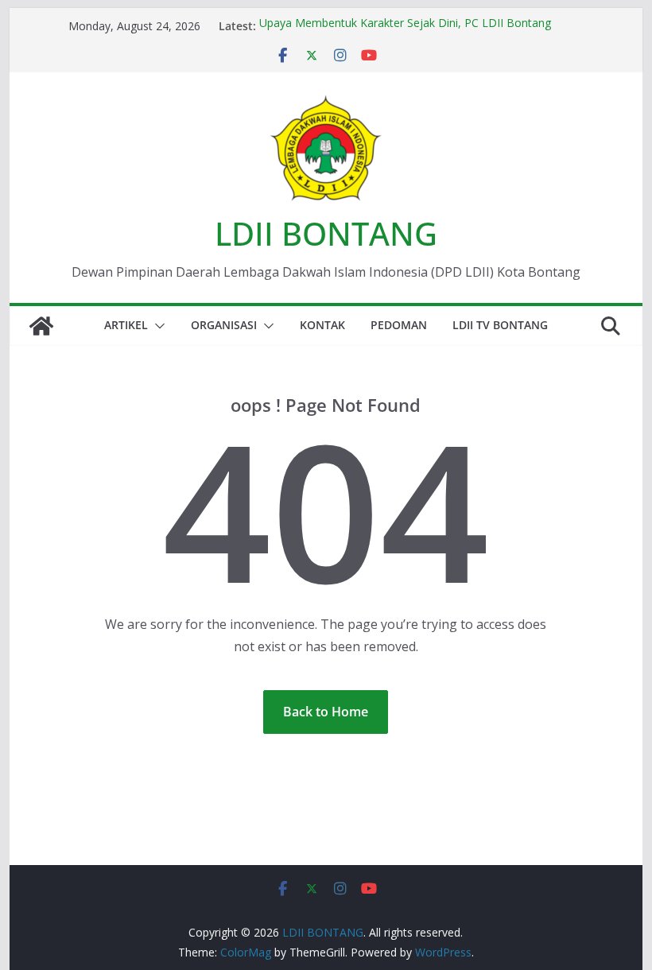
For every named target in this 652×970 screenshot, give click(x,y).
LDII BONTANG (326, 233)
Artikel (126, 324)
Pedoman (399, 324)
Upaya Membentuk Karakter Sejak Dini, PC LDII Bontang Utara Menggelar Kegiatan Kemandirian (405, 32)
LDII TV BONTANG (500, 324)
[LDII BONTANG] (41, 326)
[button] (156, 326)
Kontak (322, 324)
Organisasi (224, 324)
